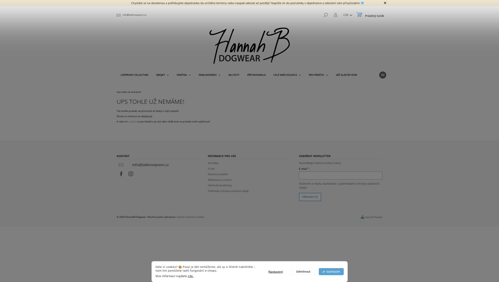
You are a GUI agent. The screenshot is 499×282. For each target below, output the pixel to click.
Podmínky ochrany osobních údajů (228, 191)
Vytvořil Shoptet (373, 217)
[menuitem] (134, 75)
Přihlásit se (310, 197)
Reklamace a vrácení (219, 180)
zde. (191, 276)
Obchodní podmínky (220, 185)
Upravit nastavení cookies (190, 217)
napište (132, 121)
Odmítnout (303, 271)
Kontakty (213, 163)
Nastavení (275, 272)
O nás (211, 168)
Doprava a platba (218, 174)
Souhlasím (333, 271)
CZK (346, 15)
